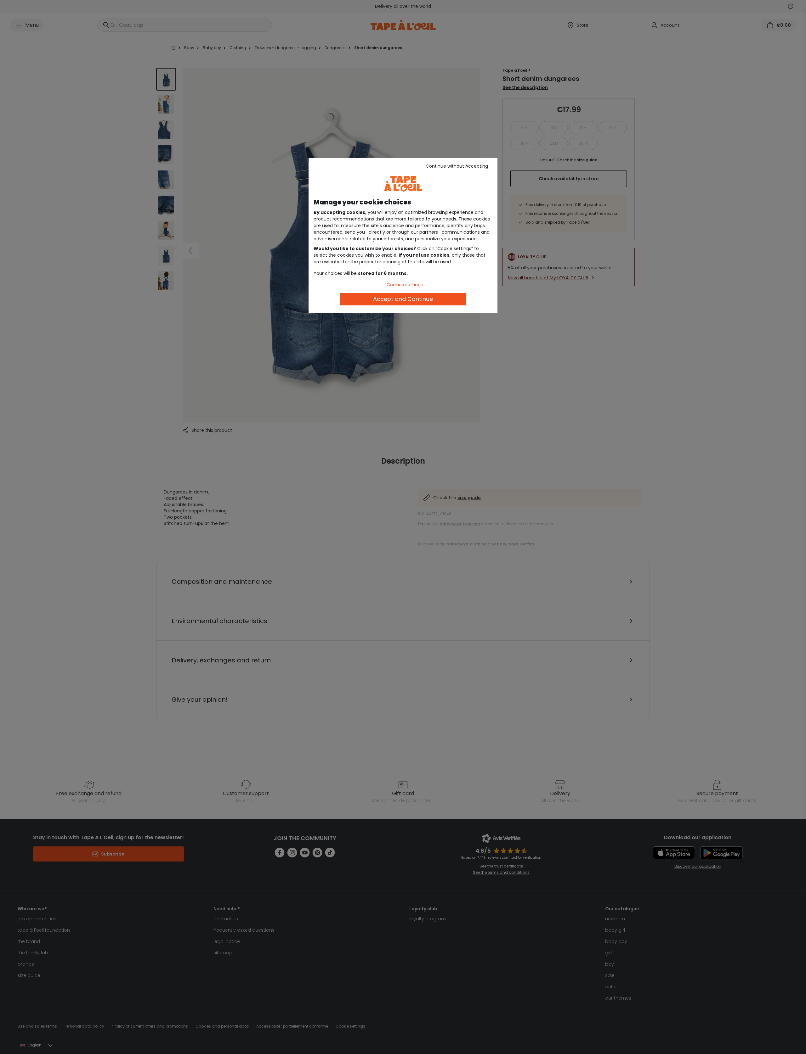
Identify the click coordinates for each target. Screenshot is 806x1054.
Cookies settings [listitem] (405, 285)
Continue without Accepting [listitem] (457, 166)
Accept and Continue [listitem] (403, 299)
